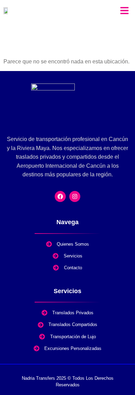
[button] (125, 10)
